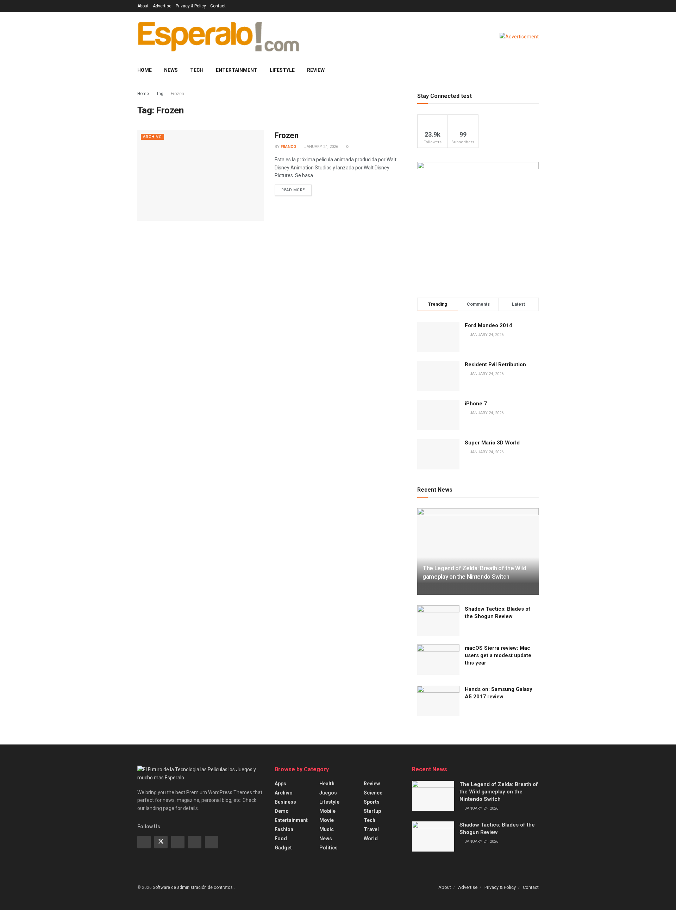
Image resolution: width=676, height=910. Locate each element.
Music (326, 829)
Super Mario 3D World (492, 443)
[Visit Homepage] (218, 36)
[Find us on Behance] (194, 842)
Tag (159, 93)
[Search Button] (536, 70)
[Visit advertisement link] (519, 36)
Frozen (177, 93)
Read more (296, 188)
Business (285, 802)
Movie (326, 820)
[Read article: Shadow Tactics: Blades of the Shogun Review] (438, 620)
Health (326, 783)
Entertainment (236, 70)
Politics (328, 847)
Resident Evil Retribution (495, 364)
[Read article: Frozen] (200, 175)
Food (281, 838)
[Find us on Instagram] (177, 842)
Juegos (328, 793)
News (171, 70)
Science (373, 793)
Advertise (162, 6)
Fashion (284, 829)
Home (144, 70)
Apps (280, 783)
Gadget (283, 847)
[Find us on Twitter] (161, 842)
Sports (372, 802)
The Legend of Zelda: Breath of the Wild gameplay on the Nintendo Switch (498, 791)
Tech (197, 70)
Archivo (152, 137)
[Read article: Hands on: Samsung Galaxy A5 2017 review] (438, 701)
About (143, 6)
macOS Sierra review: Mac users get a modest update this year (498, 655)
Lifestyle (282, 70)
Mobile (327, 811)
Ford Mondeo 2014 (488, 325)
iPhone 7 (476, 403)
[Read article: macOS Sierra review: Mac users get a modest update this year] (438, 659)
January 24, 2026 (320, 146)
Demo (282, 811)
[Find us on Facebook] (144, 842)
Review (316, 70)
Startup (372, 811)
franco (288, 146)
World (371, 838)
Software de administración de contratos (193, 887)
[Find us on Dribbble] (211, 842)
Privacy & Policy (191, 6)
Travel (371, 829)
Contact (218, 6)
